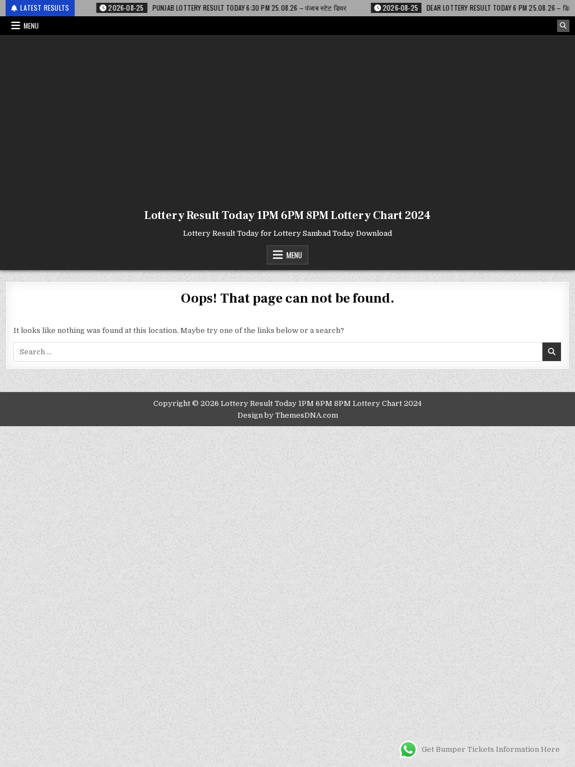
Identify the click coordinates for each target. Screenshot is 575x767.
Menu (31, 25)
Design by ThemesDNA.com (288, 415)
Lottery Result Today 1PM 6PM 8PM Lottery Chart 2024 (287, 215)
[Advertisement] (287, 120)
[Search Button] (563, 26)
